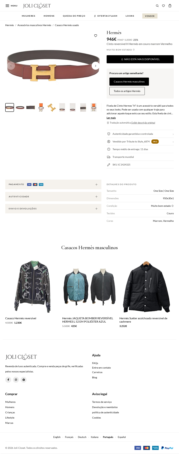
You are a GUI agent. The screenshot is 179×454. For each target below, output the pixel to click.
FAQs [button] (95, 363)
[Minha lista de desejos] (163, 6)
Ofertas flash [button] (107, 16)
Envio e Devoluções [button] (23, 208)
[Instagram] (16, 380)
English (56, 437)
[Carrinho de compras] (170, 5)
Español (122, 437)
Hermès (114, 32)
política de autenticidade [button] (105, 412)
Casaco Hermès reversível (20, 318)
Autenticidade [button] (19, 196)
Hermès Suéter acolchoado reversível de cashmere (143, 319)
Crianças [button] (10, 412)
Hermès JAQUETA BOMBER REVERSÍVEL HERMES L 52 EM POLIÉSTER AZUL (87, 319)
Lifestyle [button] (9, 417)
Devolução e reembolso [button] (105, 407)
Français (69, 437)
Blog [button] (94, 377)
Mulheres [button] (28, 16)
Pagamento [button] (17, 184)
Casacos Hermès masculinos (129, 81)
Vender (150, 16)
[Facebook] (8, 380)
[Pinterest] (24, 380)
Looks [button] (130, 16)
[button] (96, 66)
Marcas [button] (9, 422)
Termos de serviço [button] (102, 401)
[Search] (157, 6)
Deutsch (82, 437)
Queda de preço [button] (74, 16)
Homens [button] (49, 16)
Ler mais (111, 117)
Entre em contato (101, 367)
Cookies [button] (96, 417)
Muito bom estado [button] (120, 49)
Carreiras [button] (97, 372)
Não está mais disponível (142, 59)
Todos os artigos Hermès (127, 90)
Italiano (94, 437)
